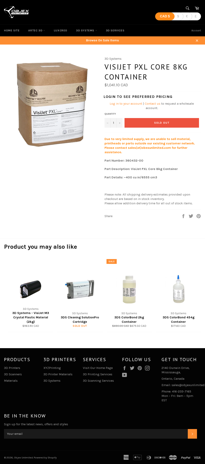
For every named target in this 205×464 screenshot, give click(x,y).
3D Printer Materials (57, 374)
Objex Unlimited (23, 457)
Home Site (11, 30)
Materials (11, 381)
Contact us (152, 103)
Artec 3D (35, 30)
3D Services (115, 30)
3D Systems (85, 30)
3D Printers (12, 368)
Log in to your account (126, 103)
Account (196, 30)
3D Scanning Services (98, 381)
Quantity (110, 113)
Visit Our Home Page (98, 368)
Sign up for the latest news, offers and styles (36, 424)
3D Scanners (13, 374)
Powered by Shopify (45, 457)
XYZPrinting (52, 368)
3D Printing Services (97, 374)
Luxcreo (60, 30)
